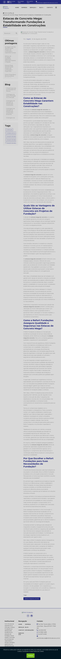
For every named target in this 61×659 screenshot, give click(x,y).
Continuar (30, 655)
